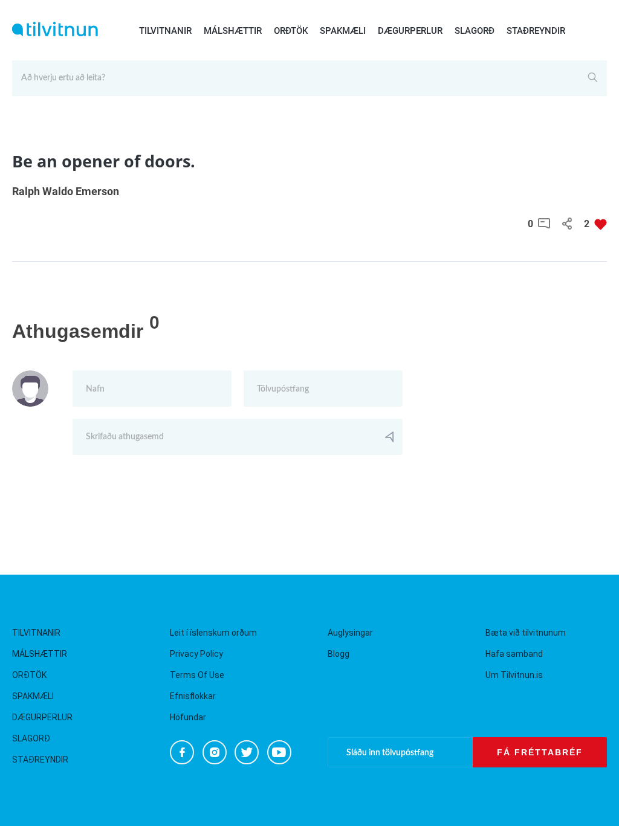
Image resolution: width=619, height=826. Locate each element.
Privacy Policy (196, 654)
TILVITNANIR (165, 30)
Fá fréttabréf (540, 752)
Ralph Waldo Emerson (65, 191)
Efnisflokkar (193, 696)
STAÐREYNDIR (536, 30)
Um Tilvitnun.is (514, 675)
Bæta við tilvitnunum (525, 632)
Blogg (338, 654)
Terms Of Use (197, 675)
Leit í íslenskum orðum (213, 632)
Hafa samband (514, 654)
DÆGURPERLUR (410, 30)
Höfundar (188, 717)
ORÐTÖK (291, 30)
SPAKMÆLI (343, 30)
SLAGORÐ (474, 30)
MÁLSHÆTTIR (233, 30)
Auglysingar (350, 632)
